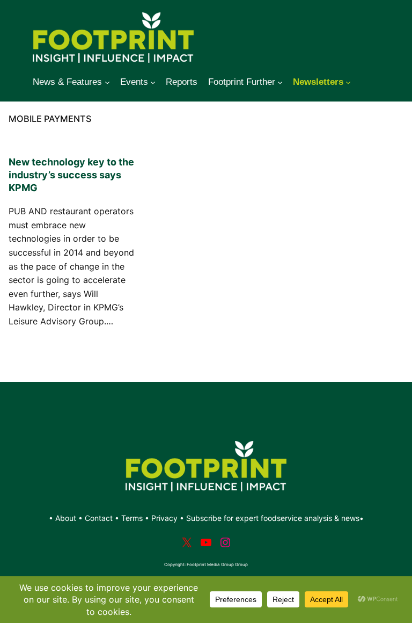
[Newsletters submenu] (348, 82)
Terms (132, 518)
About (66, 518)
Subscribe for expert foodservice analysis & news (272, 518)
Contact (100, 518)
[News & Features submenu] (107, 82)
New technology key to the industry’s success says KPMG (71, 174)
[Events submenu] (153, 82)
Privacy (164, 518)
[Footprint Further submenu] (280, 82)
